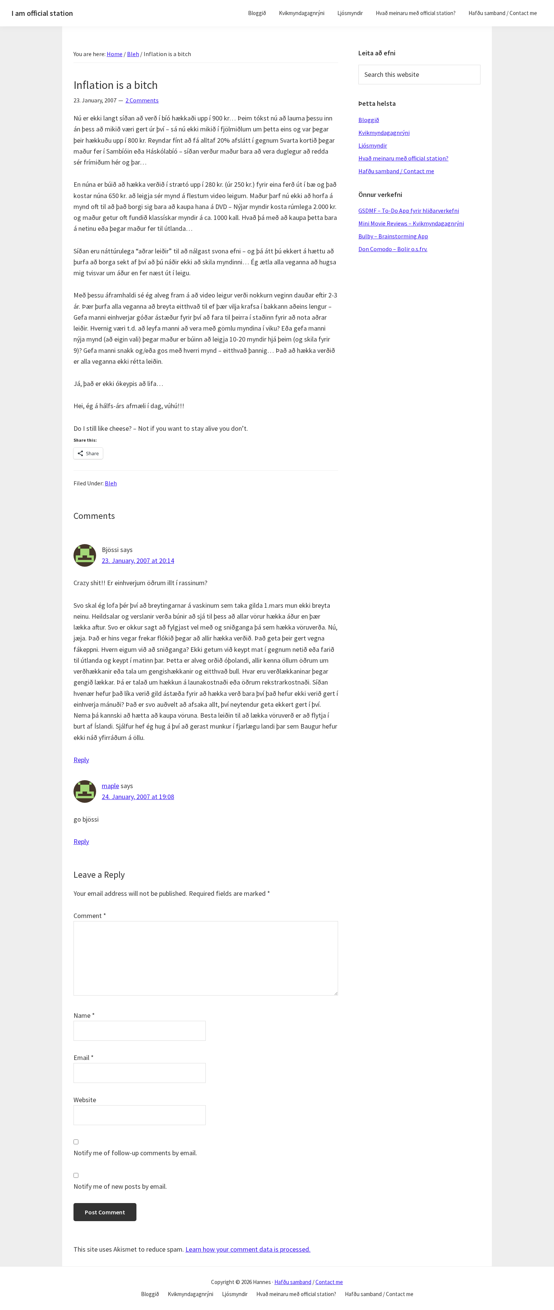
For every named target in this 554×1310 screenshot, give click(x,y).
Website (84, 1099)
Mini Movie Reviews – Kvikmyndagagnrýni (411, 223)
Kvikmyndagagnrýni (384, 132)
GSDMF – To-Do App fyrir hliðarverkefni (408, 210)
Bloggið (368, 120)
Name (84, 1015)
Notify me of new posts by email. (120, 1186)
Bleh (111, 483)
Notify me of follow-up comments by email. (135, 1152)
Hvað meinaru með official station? (403, 158)
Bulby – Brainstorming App (393, 236)
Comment (89, 915)
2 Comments (142, 100)
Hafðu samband (292, 1282)
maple (110, 785)
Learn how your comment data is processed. (248, 1249)
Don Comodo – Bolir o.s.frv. (392, 249)
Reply (81, 759)
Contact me (329, 1282)
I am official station (42, 13)
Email (83, 1057)
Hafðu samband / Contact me (396, 171)
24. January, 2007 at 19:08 (138, 796)
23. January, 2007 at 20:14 (138, 560)
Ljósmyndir (372, 145)
